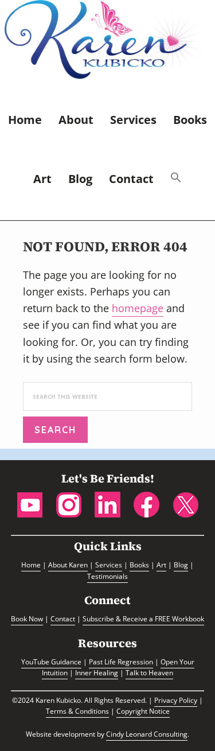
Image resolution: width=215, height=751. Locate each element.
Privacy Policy (175, 700)
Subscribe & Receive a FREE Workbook (143, 619)
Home (31, 565)
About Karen (68, 565)
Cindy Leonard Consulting (146, 734)
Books (139, 565)
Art (161, 565)
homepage (137, 308)
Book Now (27, 619)
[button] (176, 179)
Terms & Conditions (77, 711)
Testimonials (107, 576)
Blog (181, 565)
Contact (62, 619)
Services (108, 565)
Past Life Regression (121, 662)
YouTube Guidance (51, 662)
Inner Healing (96, 673)
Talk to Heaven (149, 673)
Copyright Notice (143, 711)
